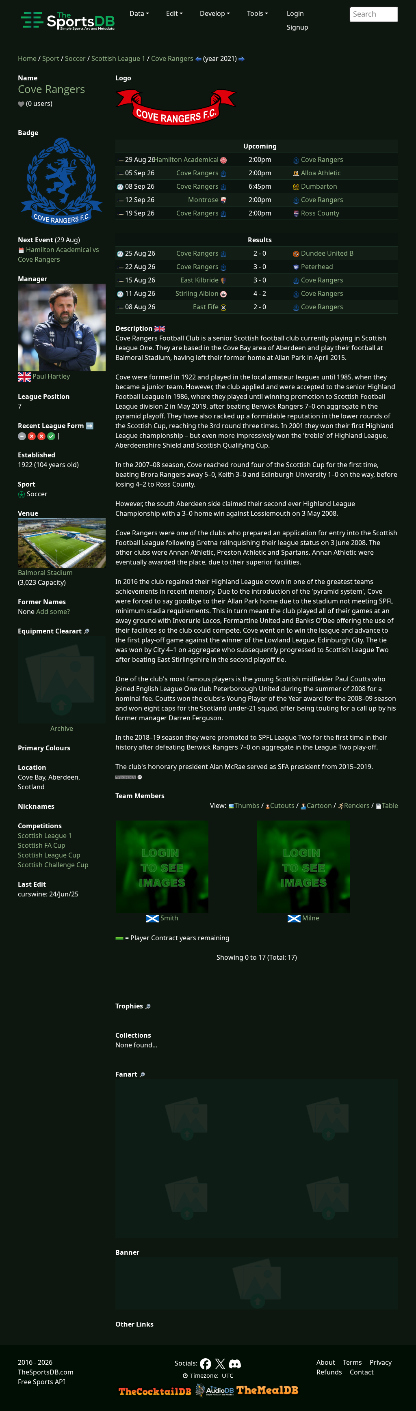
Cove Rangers (172, 58)
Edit (172, 13)
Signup (297, 27)
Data (137, 13)
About (325, 1362)
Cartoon (319, 805)
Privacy (381, 1362)
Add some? (52, 611)
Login (295, 13)
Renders (357, 805)
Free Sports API (41, 1381)
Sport (50, 58)
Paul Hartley (51, 376)
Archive (61, 728)
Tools (255, 13)
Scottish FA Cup (41, 845)
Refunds (329, 1372)
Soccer (75, 58)
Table (390, 805)
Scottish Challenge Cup (53, 864)
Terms (352, 1362)
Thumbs (247, 805)
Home (27, 58)
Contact (362, 1372)
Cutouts (282, 805)
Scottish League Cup (49, 855)
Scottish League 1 (118, 58)
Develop (212, 13)
